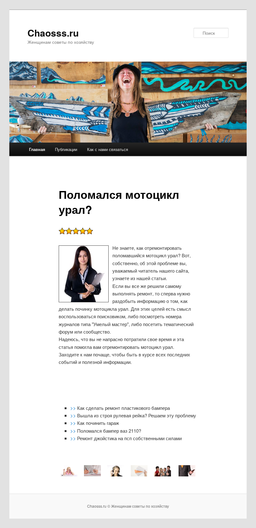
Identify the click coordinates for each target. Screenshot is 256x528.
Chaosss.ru (53, 32)
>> (73, 408)
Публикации (66, 149)
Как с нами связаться (107, 149)
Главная (37, 149)
